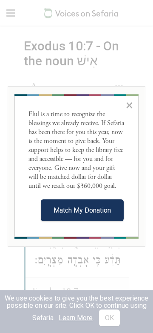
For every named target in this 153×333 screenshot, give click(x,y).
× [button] (129, 105)
